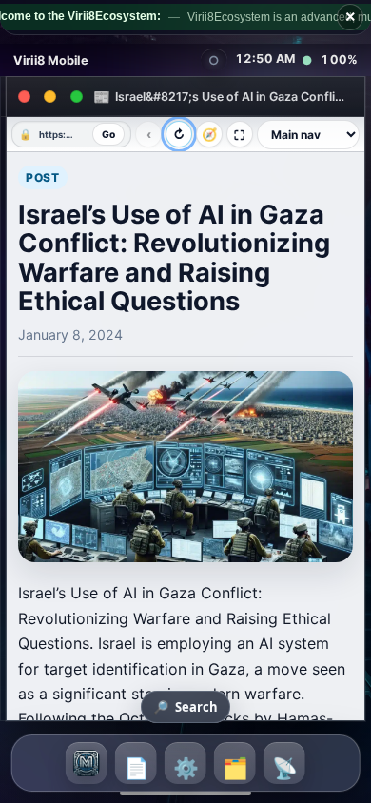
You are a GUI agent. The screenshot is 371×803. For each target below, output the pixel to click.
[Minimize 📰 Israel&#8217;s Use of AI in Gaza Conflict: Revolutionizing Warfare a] (50, 97)
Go (108, 134)
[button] (86, 763)
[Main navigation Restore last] (308, 134)
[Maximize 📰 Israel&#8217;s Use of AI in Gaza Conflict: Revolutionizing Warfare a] (77, 97)
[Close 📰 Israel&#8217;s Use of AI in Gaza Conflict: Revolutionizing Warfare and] (23, 97)
